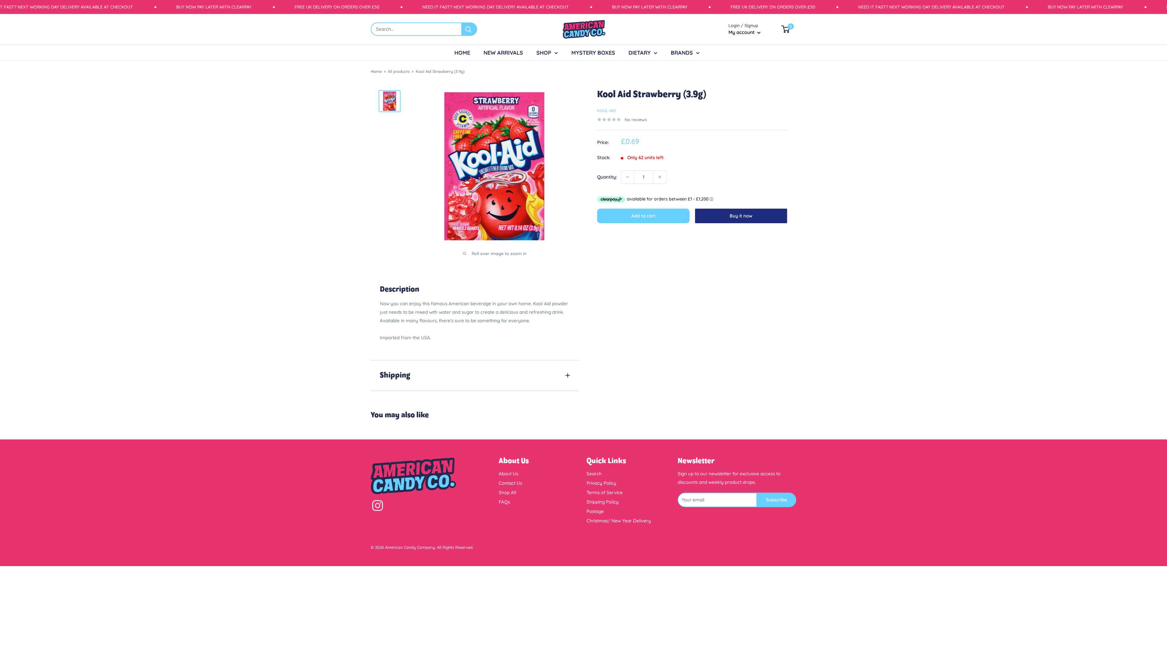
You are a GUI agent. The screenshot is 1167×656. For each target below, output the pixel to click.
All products (399, 71)
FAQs (504, 502)
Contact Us (510, 483)
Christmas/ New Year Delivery (619, 521)
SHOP (543, 52)
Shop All (507, 492)
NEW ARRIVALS (503, 52)
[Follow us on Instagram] (377, 507)
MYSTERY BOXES (593, 52)
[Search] (469, 29)
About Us (508, 474)
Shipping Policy (603, 502)
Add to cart (643, 216)
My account (742, 32)
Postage (595, 511)
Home (376, 71)
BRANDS (682, 52)
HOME (462, 52)
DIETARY (639, 52)
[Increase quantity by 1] (659, 177)
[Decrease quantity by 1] (627, 177)
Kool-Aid (606, 110)
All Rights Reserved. (455, 547)
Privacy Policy (601, 483)
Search (594, 474)
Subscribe (776, 500)
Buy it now (741, 216)
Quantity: (607, 177)
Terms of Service (605, 492)
